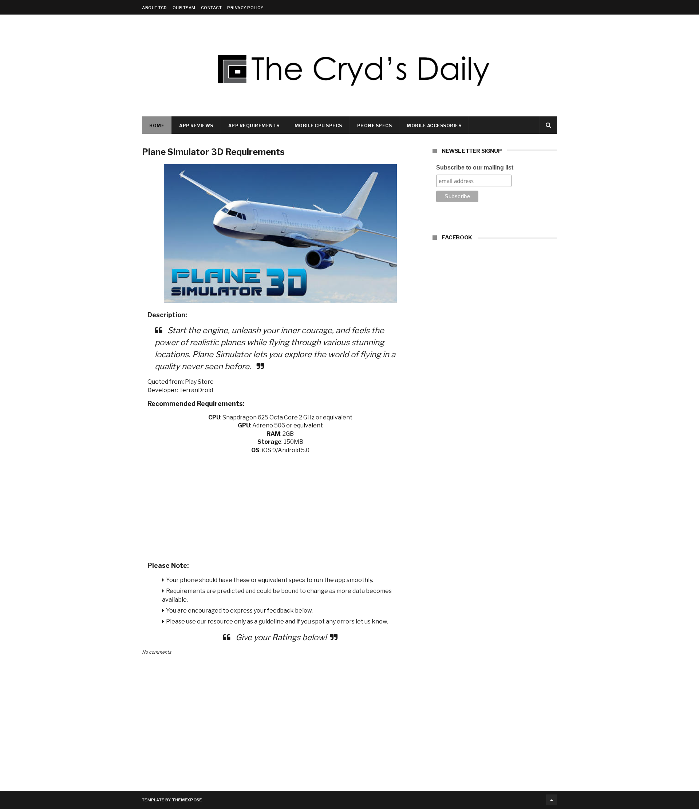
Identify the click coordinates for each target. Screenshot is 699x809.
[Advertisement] (280, 505)
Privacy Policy (245, 7)
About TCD (154, 7)
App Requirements (254, 125)
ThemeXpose (187, 799)
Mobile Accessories (434, 125)
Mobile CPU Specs (318, 125)
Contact (211, 7)
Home (156, 125)
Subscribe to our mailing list (474, 167)
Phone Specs (374, 125)
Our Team (184, 7)
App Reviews (196, 125)
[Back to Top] (551, 799)
